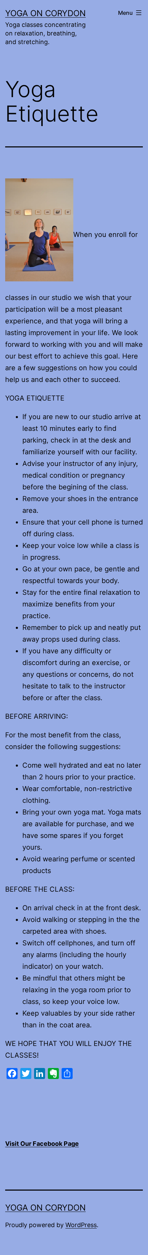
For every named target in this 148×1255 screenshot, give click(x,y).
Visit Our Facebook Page (42, 1143)
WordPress (81, 1224)
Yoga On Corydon (45, 13)
